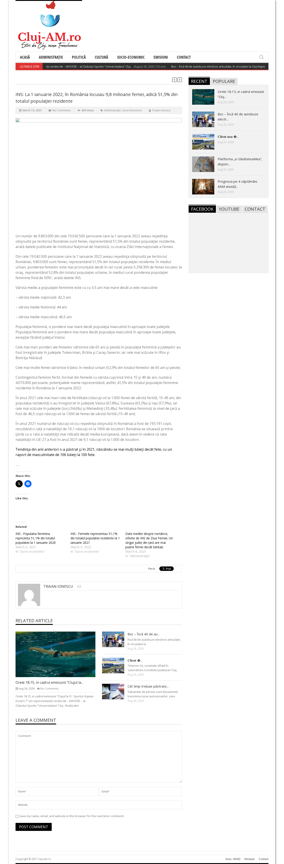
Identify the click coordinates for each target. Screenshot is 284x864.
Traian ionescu (161, 110)
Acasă (25, 57)
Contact (184, 57)
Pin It (151, 569)
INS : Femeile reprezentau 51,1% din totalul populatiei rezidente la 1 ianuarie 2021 (95, 538)
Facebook (202, 209)
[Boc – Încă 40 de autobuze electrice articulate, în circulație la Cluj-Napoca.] (116, 639)
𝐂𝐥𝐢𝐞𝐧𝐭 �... (135, 660)
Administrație (51, 57)
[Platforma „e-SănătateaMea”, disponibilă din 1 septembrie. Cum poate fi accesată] (206, 164)
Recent (199, 81)
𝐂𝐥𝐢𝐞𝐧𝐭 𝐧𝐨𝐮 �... (228, 136)
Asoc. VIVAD (233, 859)
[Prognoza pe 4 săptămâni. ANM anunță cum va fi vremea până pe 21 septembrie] (206, 186)
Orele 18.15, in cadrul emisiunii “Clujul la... (49, 682)
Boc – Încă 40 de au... (143, 634)
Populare (224, 81)
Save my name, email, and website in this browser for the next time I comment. (71, 816)
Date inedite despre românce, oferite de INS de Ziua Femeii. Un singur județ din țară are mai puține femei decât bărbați (149, 540)
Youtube (229, 209)
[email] (79, 586)
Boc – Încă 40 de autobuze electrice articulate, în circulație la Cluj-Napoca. (208, 66)
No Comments (61, 110)
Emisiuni (161, 57)
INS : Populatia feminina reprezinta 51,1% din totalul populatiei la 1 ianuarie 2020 (36, 538)
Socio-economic (131, 57)
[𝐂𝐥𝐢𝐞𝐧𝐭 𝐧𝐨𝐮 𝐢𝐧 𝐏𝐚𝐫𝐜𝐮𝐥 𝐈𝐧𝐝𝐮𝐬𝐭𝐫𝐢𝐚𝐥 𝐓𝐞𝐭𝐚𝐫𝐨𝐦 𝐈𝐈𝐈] (116, 665)
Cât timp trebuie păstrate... (148, 686)
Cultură (101, 57)
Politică (79, 57)
